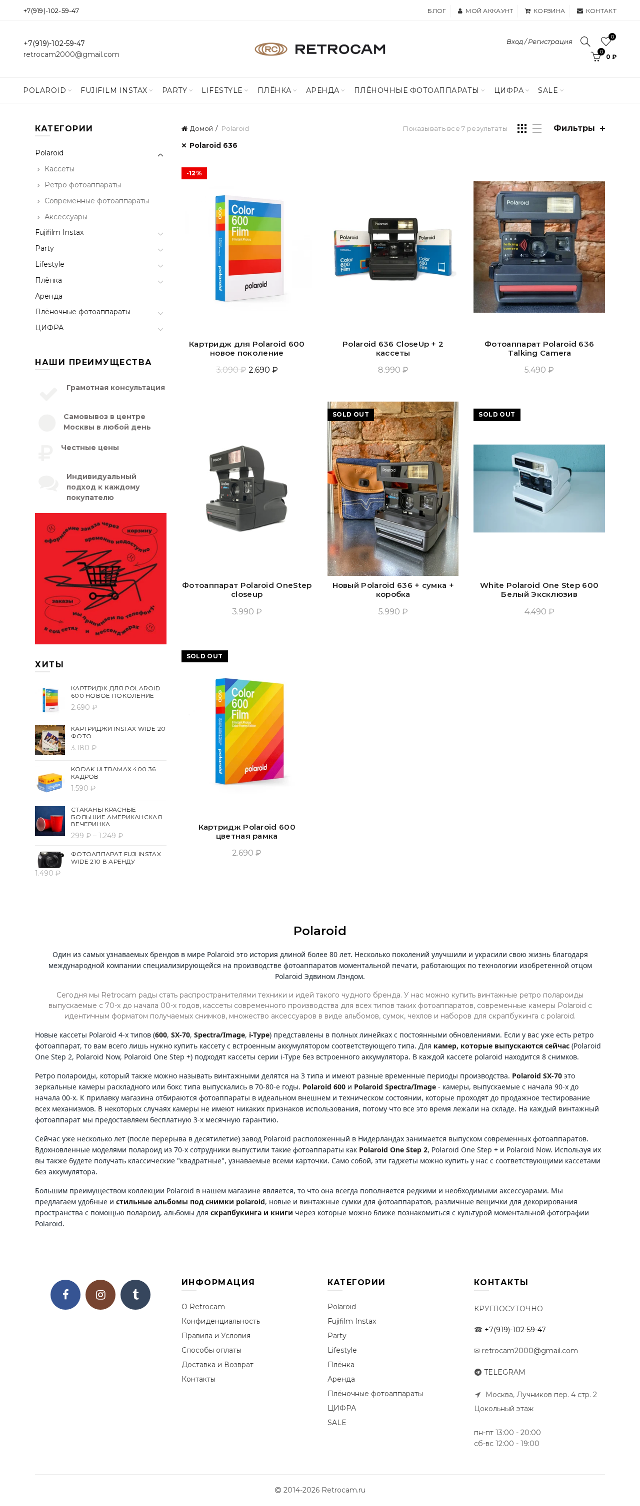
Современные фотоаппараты (96, 200)
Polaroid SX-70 (537, 1075)
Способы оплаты (212, 1350)
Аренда (323, 90)
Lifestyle (222, 90)
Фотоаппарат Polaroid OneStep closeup (247, 590)
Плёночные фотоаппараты (82, 311)
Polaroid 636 (214, 145)
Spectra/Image (219, 1034)
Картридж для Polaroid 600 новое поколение (247, 349)
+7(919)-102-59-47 (51, 10)
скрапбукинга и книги (251, 1212)
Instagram (101, 1295)
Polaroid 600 (324, 1086)
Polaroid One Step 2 (393, 1149)
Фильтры (574, 128)
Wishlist (612, 37)
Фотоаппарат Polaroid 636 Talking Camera (539, 349)
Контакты (199, 1379)
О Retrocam (203, 1306)
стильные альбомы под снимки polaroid (190, 1201)
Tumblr (135, 1295)
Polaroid (44, 90)
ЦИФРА (509, 90)
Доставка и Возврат (218, 1364)
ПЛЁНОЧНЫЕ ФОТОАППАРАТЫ (417, 90)
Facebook (65, 1295)
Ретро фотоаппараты (82, 184)
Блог (437, 10)
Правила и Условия (216, 1335)
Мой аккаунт (489, 10)
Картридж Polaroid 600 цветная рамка (247, 832)
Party (175, 90)
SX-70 (180, 1034)
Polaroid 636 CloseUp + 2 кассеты (393, 349)
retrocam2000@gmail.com (72, 54)
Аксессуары (66, 216)
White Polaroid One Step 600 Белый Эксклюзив (539, 590)
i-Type (259, 1034)
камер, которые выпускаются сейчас (502, 1045)
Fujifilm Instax (114, 90)
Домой (201, 128)
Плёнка (275, 90)
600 (161, 1034)
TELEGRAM (505, 1372)
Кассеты (59, 168)
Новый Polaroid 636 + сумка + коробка (393, 590)
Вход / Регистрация (539, 41)
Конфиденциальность (221, 1321)
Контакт (601, 10)
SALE (548, 90)
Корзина (549, 10)
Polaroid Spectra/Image (395, 1086)
